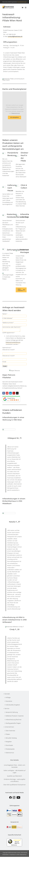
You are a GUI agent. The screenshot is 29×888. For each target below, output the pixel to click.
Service (7, 708)
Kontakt (7, 694)
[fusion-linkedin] (10, 393)
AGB (18, 854)
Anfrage (8, 697)
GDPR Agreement (8, 332)
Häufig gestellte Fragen (13, 723)
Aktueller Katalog (11, 738)
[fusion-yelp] (14, 393)
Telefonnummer (8, 322)
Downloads (9, 745)
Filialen (8, 734)
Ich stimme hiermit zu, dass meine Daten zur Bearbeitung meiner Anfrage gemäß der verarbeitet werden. (15, 340)
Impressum (13, 854)
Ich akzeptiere (14, 117)
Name (4, 314)
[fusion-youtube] (7, 393)
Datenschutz (15, 113)
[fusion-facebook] (3, 393)
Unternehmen (9, 727)
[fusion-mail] (17, 393)
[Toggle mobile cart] (22, 7)
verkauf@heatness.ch (15, 36)
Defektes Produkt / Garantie (15, 716)
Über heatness (10, 730)
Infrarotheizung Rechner (13, 719)
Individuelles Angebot (13, 705)
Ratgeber (9, 741)
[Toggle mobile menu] (26, 7)
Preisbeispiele (10, 749)
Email (4, 361)
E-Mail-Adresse (7, 318)
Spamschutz (6, 347)
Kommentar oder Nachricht (11, 327)
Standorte (9, 701)
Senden (5, 366)
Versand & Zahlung (12, 712)
